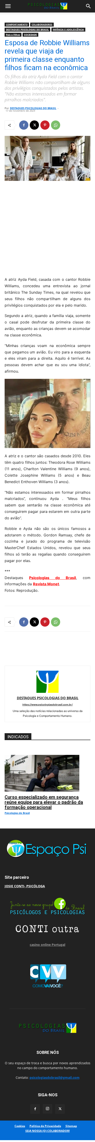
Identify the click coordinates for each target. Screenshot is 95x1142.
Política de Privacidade (45, 1126)
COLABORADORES (42, 24)
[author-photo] (47, 692)
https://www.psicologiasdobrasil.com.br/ (47, 704)
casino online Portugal (47, 944)
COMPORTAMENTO (17, 24)
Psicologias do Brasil (52, 577)
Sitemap (71, 1126)
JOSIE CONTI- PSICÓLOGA (25, 886)
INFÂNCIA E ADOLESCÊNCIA (68, 29)
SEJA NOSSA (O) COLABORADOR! (47, 1131)
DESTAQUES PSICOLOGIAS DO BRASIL (27, 29)
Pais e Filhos (13, 34)
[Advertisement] (47, 227)
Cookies (20, 1126)
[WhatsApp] (55, 125)
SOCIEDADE (30, 34)
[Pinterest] (45, 125)
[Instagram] (47, 1108)
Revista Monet (46, 584)
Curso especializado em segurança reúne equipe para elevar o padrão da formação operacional (44, 802)
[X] (34, 125)
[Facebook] (23, 125)
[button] (7, 6)
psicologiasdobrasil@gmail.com (55, 1077)
